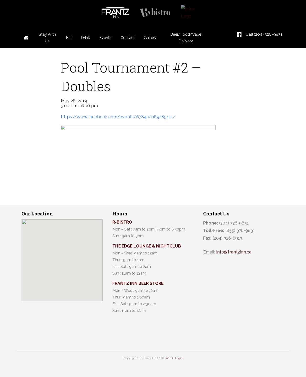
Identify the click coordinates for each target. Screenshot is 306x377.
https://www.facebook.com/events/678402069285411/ (118, 116)
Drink (85, 37)
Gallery (150, 37)
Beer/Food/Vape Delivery (185, 37)
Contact (127, 37)
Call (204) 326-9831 (264, 34)
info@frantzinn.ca (233, 251)
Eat (69, 37)
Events (105, 37)
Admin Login (174, 358)
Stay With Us (47, 37)
